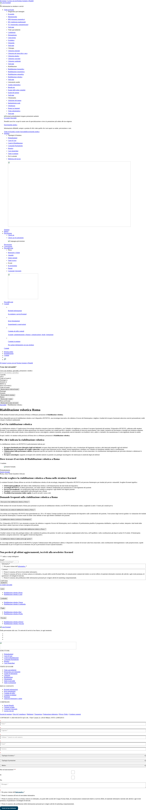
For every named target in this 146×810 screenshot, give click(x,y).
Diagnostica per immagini (12, 672)
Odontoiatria (8, 679)
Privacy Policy (63, 714)
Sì (0, 775)
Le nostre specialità (6, 585)
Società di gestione (6, 714)
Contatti (6, 304)
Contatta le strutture (10, 695)
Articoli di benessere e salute (13, 698)
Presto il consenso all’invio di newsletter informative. (20, 572)
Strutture (6, 133)
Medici (6, 231)
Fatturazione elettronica (50, 714)
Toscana (3, 618)
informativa (19, 792)
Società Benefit (9, 705)
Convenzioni (8, 246)
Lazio (2, 589)
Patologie (7, 697)
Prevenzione (8, 233)
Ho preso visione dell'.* (13, 792)
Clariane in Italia (9, 707)
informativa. (22, 566)
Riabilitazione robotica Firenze (13, 622)
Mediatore (30, 714)
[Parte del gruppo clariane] (38, 649)
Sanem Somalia (5, 472)
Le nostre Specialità (10, 118)
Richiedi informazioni (11, 689)
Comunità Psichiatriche (11, 659)
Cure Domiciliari (9, 663)
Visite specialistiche (10, 670)
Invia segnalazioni (9, 691)
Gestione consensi (75, 714)
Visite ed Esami (9, 10)
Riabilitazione (8, 677)
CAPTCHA (4, 581)
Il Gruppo (3, 1)
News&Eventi (8, 248)
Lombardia (4, 598)
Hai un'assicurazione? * (8, 769)
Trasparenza (38, 714)
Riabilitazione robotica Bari (12, 612)
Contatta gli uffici (9, 693)
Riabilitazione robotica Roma (13, 592)
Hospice (6, 661)
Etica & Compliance (19, 714)
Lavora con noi (12, 1)
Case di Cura (8, 656)
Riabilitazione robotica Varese (13, 602)
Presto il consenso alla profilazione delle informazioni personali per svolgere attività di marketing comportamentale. (40, 578)
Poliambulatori (8, 654)
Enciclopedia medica (10, 125)
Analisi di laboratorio (10, 673)
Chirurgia (7, 675)
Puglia (2, 608)
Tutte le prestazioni (10, 683)
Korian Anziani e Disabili (25, 1)
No (1, 780)
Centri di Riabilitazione (11, 658)
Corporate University (10, 709)
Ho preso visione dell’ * (15, 566)
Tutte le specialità (9, 681)
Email (2, 560)
